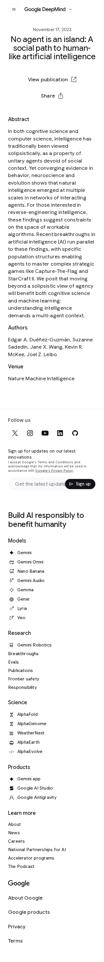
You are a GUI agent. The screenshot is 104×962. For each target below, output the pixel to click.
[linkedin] (60, 433)
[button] (52, 96)
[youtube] (45, 433)
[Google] (19, 883)
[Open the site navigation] (14, 9)
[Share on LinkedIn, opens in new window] (52, 114)
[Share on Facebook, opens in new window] (37, 114)
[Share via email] (67, 114)
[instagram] (30, 433)
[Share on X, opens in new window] (22, 114)
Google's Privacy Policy (54, 471)
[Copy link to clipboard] (82, 114)
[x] (15, 433)
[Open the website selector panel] (70, 9)
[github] (75, 433)
